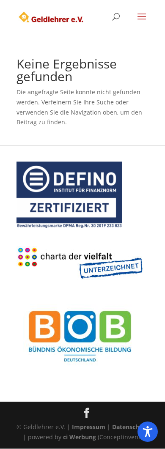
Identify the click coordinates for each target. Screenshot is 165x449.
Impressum (88, 427)
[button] (141, 22)
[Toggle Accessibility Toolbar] (148, 432)
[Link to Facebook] (87, 413)
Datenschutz (130, 427)
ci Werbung (79, 437)
